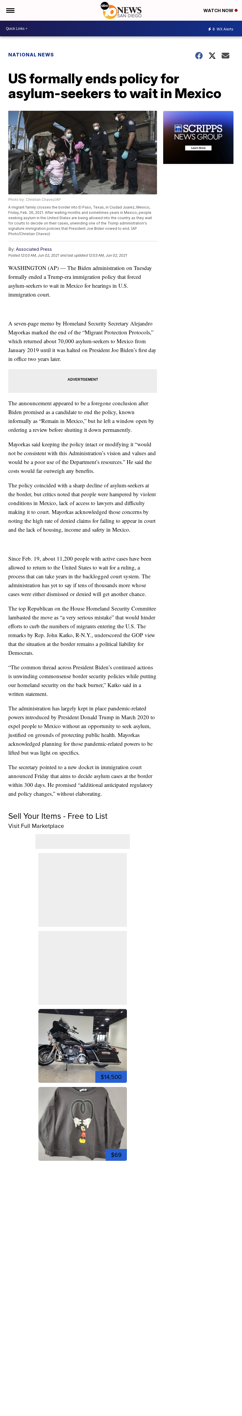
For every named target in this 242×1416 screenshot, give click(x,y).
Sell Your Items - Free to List (57, 815)
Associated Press (34, 249)
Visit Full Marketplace (36, 825)
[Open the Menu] (9, 10)
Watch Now (219, 10)
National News (31, 55)
